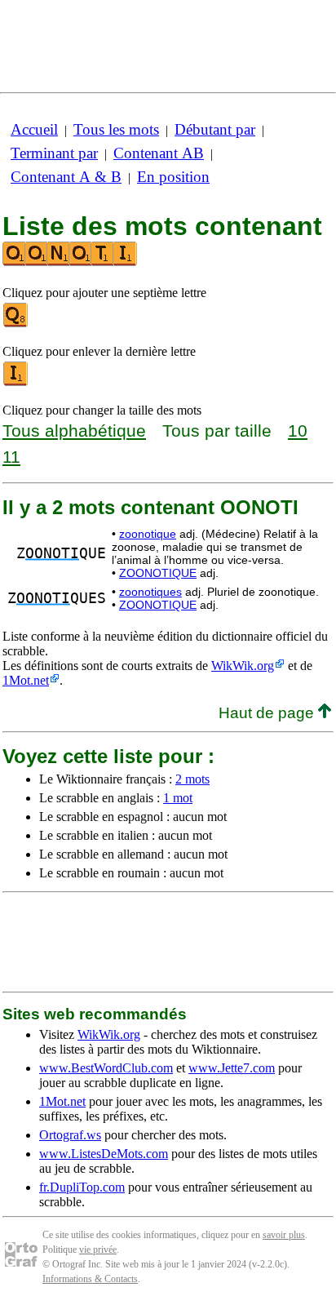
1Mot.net (25, 680)
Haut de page (268, 712)
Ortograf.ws (70, 1135)
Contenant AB (158, 153)
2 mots (192, 779)
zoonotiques (150, 591)
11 (11, 456)
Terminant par (54, 153)
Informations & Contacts (90, 1279)
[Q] (16, 324)
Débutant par (215, 129)
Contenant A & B (66, 176)
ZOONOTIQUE (158, 572)
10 (297, 430)
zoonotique (147, 533)
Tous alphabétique (74, 430)
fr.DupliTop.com (82, 1187)
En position (173, 176)
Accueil (34, 129)
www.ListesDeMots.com (103, 1154)
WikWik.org (242, 665)
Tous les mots (116, 129)
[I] (16, 382)
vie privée (98, 1249)
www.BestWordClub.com (106, 1068)
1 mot (177, 798)
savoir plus (284, 1235)
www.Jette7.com (231, 1068)
